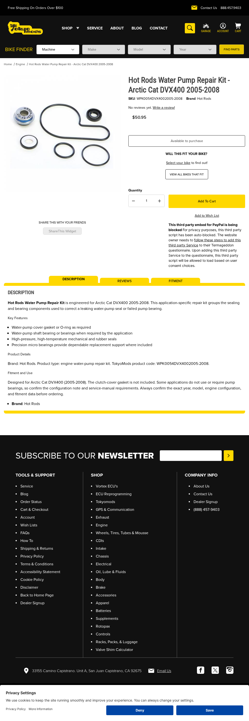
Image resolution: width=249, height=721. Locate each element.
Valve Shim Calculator (114, 649)
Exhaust (102, 517)
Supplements (107, 618)
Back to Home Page (37, 595)
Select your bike (178, 162)
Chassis (102, 556)
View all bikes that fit (187, 174)
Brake (101, 587)
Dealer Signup (32, 603)
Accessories (106, 595)
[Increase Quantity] (159, 201)
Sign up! (228, 455)
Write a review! (164, 107)
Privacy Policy (32, 556)
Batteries (103, 610)
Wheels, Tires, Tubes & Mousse (122, 533)
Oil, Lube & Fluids (111, 572)
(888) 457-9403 (207, 509)
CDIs (100, 540)
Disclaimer (29, 587)
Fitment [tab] (176, 281)
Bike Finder (19, 49)
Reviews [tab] (124, 281)
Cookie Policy (32, 579)
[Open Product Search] (190, 28)
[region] (62, 204)
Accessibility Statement (40, 572)
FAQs (24, 533)
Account (27, 517)
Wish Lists (28, 525)
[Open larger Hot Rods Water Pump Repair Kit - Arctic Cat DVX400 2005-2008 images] (62, 133)
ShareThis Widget (62, 231)
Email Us (164, 671)
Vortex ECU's (107, 486)
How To (26, 540)
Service (26, 486)
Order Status (31, 502)
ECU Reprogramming (114, 494)
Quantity (135, 190)
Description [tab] (73, 279)
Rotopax (103, 626)
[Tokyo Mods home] (25, 27)
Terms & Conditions (36, 564)
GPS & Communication (115, 509)
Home (8, 64)
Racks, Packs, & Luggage (117, 642)
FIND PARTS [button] (232, 49)
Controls (103, 634)
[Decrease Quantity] (133, 201)
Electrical (103, 564)
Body (100, 579)
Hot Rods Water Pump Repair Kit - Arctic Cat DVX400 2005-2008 (71, 64)
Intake (101, 548)
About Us (201, 486)
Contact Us (209, 7)
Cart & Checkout (34, 509)
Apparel (102, 603)
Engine (20, 64)
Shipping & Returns (36, 548)
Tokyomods (105, 502)
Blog (24, 494)
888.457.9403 (231, 7)
